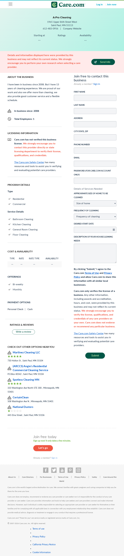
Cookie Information (42, 552)
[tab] (95, 189)
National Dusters (23, 407)
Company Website (72, 29)
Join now (111, 4)
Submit (95, 355)
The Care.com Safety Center (89, 333)
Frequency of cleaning (86, 211)
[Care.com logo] (64, 5)
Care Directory (28, 477)
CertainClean (21, 397)
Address (78, 118)
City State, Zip (81, 132)
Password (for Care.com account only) (92, 173)
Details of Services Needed (88, 189)
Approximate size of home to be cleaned (91, 196)
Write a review (23, 331)
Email (77, 158)
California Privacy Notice (44, 545)
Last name (79, 105)
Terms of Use (92, 273)
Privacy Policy (80, 477)
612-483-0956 (51, 29)
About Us (12, 477)
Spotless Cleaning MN (26, 379)
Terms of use (38, 529)
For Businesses (46, 477)
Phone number (82, 145)
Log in (99, 4)
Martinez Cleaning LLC (26, 352)
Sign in (96, 84)
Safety (94, 477)
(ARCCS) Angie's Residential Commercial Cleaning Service (30, 368)
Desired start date (84, 224)
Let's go (43, 448)
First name (79, 92)
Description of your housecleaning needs (93, 239)
